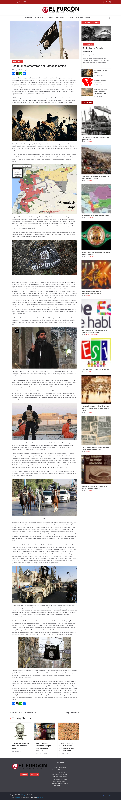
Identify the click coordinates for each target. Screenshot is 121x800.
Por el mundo (40, 17)
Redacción (79, 17)
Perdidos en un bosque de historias (24, 713)
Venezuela (63, 786)
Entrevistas (60, 17)
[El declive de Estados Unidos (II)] (96, 33)
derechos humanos (57, 774)
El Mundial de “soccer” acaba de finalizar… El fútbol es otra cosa (100, 91)
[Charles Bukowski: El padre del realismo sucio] (20, 724)
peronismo (61, 783)
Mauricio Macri (62, 781)
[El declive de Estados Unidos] (87, 73)
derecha (63, 772)
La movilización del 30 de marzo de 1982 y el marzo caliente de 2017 (95, 408)
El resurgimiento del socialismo (100, 81)
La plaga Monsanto (70, 713)
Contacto (88, 17)
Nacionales (29, 17)
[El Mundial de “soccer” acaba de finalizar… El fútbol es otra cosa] (87, 93)
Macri (54, 781)
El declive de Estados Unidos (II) (93, 50)
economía (65, 774)
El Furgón (25, 70)
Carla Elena (64, 770)
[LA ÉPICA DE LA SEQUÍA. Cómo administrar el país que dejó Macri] (68, 724)
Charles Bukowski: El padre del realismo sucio (20, 745)
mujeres (54, 783)
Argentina (56, 770)
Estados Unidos (57, 777)
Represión (57, 786)
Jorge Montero (56, 779)
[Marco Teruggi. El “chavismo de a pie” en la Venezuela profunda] (44, 724)
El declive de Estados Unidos (100, 71)
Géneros (51, 17)
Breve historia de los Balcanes (95, 215)
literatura (64, 779)
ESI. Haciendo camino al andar (95, 369)
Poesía (66, 783)
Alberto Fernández (60, 767)
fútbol (65, 776)
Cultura (70, 17)
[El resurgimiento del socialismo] (87, 82)
